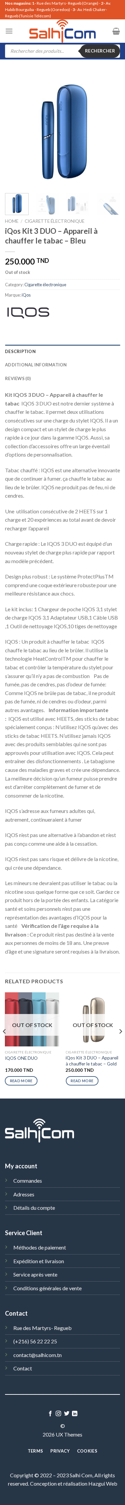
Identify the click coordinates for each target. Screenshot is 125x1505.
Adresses (23, 1194)
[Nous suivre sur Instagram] (58, 1414)
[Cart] (116, 31)
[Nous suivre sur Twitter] (66, 1414)
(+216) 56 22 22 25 (35, 1341)
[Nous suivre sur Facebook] (50, 1414)
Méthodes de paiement (39, 1247)
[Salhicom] (62, 31)
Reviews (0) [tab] (18, 378)
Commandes (27, 1180)
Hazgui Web (102, 1483)
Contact (22, 1368)
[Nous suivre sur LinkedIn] (74, 1414)
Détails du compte (34, 1207)
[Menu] (9, 31)
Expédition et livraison (38, 1261)
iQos (26, 295)
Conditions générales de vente (47, 1288)
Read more (21, 1080)
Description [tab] (20, 351)
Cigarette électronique (54, 221)
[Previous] (16, 130)
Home (11, 221)
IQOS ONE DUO (21, 1058)
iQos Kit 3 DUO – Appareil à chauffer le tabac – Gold (92, 1060)
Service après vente (35, 1274)
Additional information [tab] (36, 364)
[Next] (109, 130)
